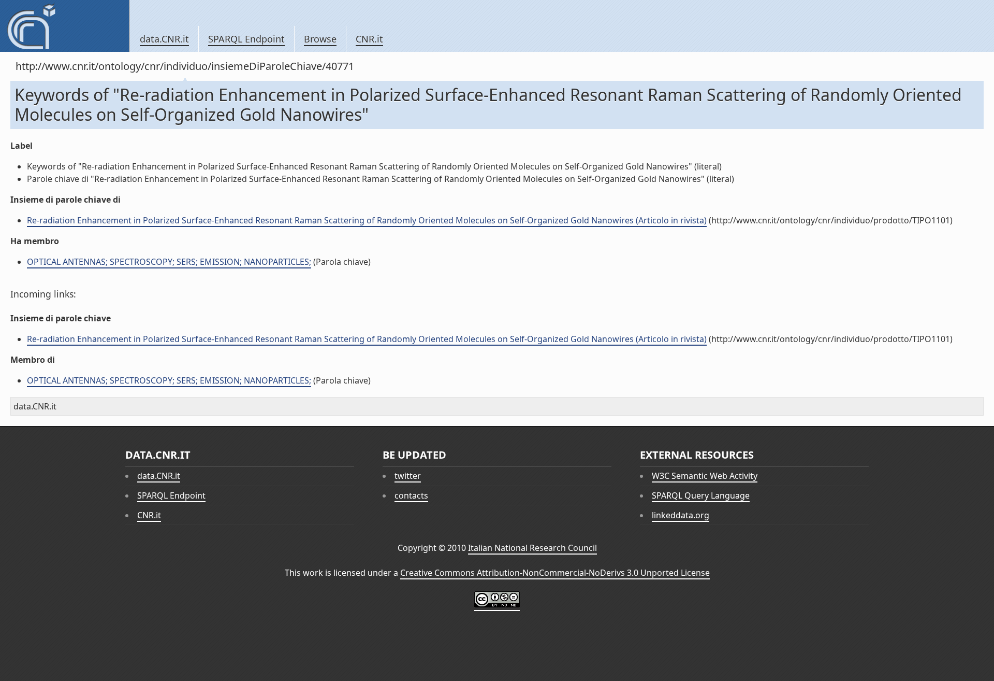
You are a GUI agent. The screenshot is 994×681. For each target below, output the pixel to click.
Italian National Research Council (532, 548)
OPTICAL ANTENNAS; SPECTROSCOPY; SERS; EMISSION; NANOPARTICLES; (169, 261)
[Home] (64, 26)
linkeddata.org (680, 515)
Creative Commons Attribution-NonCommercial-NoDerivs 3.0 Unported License (555, 572)
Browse (320, 39)
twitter (407, 475)
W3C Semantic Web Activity (704, 475)
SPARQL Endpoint (246, 39)
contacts (411, 495)
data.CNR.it (164, 39)
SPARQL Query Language (701, 495)
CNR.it (369, 39)
